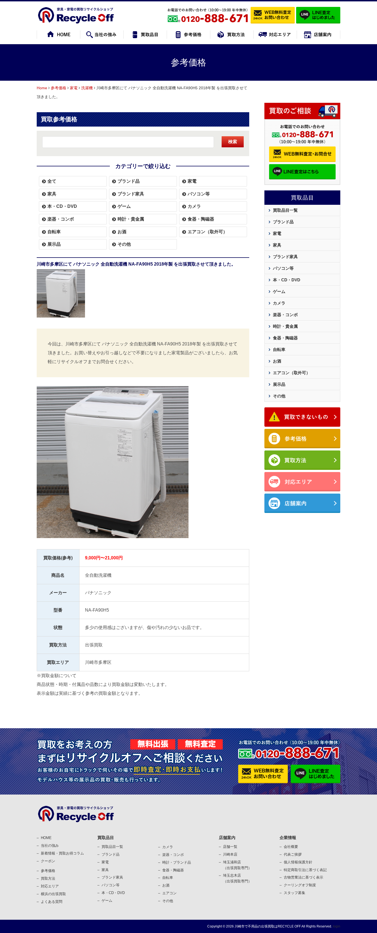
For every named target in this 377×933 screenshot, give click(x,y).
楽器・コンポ (173, 855)
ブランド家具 (131, 194)
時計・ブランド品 (176, 862)
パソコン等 (199, 194)
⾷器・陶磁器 (173, 870)
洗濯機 (87, 88)
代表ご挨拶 (293, 854)
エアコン (169, 893)
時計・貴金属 (131, 219)
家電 (74, 88)
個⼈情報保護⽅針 (298, 862)
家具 (51, 194)
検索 (232, 141)
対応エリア (50, 886)
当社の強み (50, 845)
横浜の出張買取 (53, 894)
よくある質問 (51, 902)
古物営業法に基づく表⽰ (303, 877)
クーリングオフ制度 (300, 885)
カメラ (194, 206)
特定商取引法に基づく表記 (305, 870)
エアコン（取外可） (207, 231)
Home (42, 88)
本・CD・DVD (62, 206)
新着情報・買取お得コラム (62, 853)
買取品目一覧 (285, 210)
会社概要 (291, 847)
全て (51, 181)
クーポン (48, 861)
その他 (124, 244)
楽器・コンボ (60, 219)
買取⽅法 (48, 878)
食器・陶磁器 (201, 219)
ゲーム (124, 206)
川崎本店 (230, 854)
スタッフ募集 (294, 893)
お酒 (122, 231)
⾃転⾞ (167, 878)
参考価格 (58, 88)
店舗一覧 (230, 847)
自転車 (54, 231)
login (336, 926)
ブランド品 (129, 181)
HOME (46, 838)
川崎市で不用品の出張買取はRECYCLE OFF (268, 926)
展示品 (54, 244)
